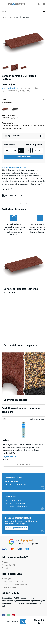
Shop (11, 17)
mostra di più (7, 189)
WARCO (4, 17)
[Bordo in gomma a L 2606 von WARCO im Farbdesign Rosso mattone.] (23, 41)
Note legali (6, 578)
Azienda (5, 562)
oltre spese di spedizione (10, 88)
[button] (4, 4)
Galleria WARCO (8, 565)
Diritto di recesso (9, 588)
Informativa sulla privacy (12, 581)
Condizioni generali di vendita (14, 584)
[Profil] (39, 4)
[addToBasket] (23, 621)
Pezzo (21, 150)
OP (4, 419)
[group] (5, 67)
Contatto (5, 568)
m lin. (27, 150)
